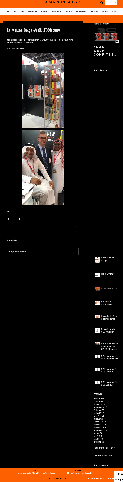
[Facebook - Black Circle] (101, 2)
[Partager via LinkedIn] (20, 219)
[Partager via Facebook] (8, 219)
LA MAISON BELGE (61, 2)
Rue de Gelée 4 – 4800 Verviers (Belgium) (44, 473)
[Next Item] (116, 35)
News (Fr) (9, 212)
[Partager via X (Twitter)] (14, 219)
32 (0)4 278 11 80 (75, 473)
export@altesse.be (87, 473)
